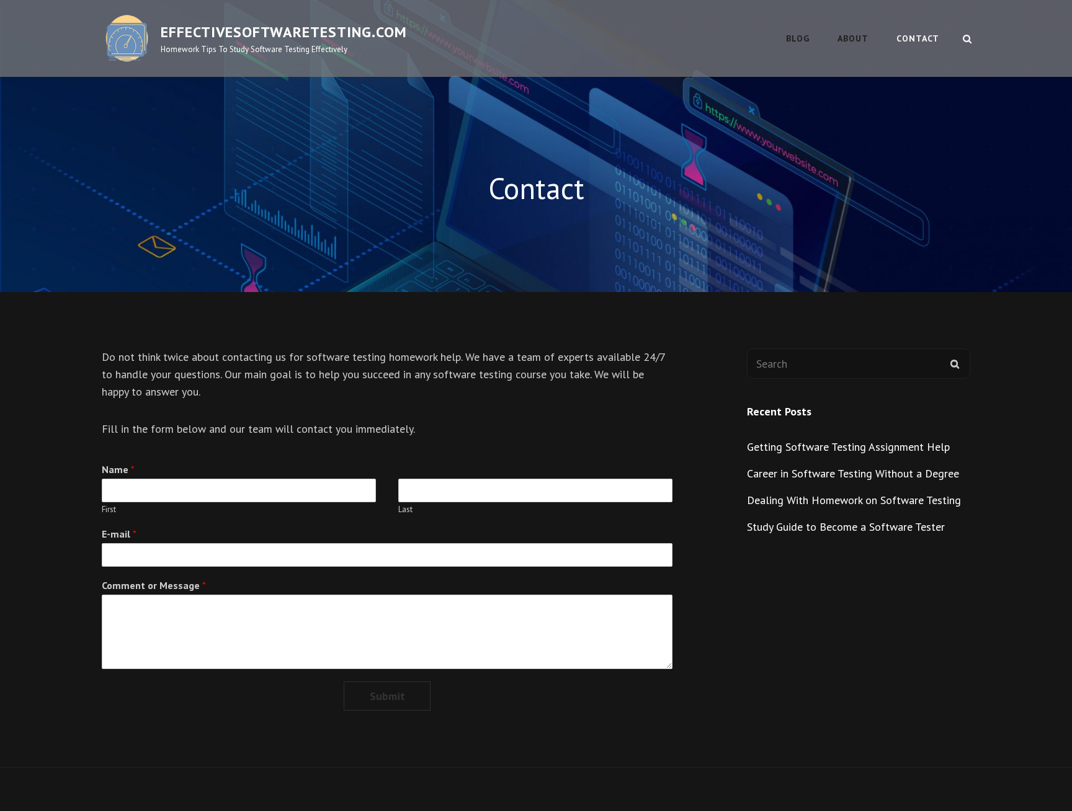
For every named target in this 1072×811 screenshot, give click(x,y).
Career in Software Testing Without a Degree (853, 473)
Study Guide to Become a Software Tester (846, 527)
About (853, 38)
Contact (917, 38)
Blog (798, 38)
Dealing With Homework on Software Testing (854, 500)
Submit (387, 696)
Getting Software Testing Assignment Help (848, 447)
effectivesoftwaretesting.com (284, 32)
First (109, 510)
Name (118, 469)
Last (405, 510)
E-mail (119, 534)
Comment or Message (154, 585)
